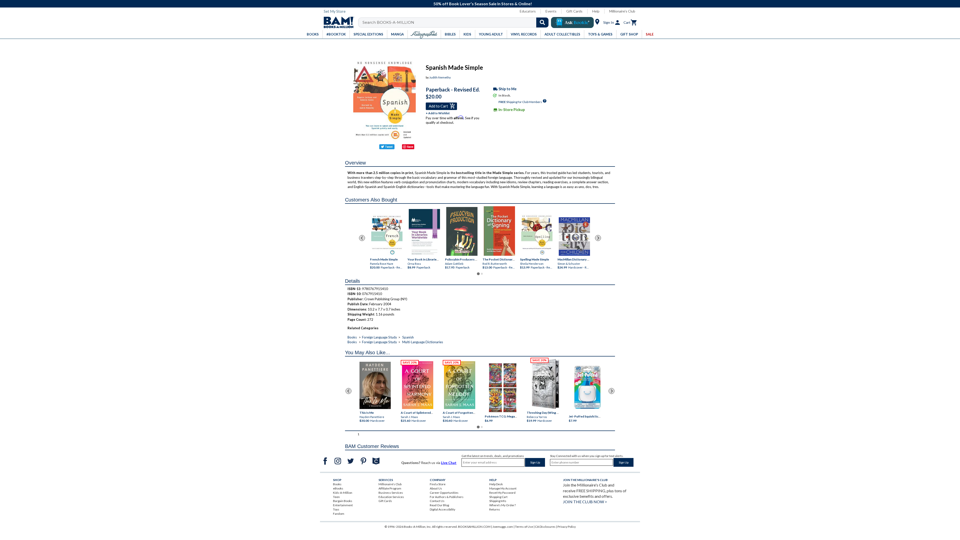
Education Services (391, 497)
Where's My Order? (502, 505)
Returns (494, 509)
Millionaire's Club (622, 11)
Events (551, 11)
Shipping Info (497, 501)
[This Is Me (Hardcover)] (374, 385)
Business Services (390, 492)
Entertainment (343, 505)
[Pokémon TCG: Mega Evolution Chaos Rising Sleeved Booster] (502, 388)
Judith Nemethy (440, 77)
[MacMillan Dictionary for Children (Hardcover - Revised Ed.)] (574, 236)
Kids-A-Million (342, 492)
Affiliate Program (389, 488)
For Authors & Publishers (447, 497)
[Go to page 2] (482, 274)
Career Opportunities (444, 492)
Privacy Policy (567, 526)
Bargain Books (342, 501)
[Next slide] (598, 238)
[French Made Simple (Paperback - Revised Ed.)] (386, 235)
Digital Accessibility (442, 509)
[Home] (337, 22)
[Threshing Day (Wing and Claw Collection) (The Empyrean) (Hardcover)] (545, 384)
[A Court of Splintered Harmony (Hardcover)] (417, 385)
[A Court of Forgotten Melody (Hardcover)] (459, 385)
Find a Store (438, 484)
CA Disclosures (545, 526)
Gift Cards (574, 11)
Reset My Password (502, 492)
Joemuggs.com (502, 526)
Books (352, 337)
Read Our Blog (439, 505)
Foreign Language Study (379, 337)
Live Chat (448, 462)
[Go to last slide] (362, 238)
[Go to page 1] (478, 273)
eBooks (338, 488)
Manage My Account (502, 488)
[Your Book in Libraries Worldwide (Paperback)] (424, 232)
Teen (336, 497)
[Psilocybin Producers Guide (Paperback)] (462, 231)
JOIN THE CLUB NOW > (585, 501)
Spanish (408, 337)
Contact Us (437, 501)
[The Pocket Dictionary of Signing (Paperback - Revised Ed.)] (499, 231)
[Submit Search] (542, 23)
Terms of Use (524, 526)
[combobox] (456, 22)
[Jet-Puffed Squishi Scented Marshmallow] (587, 388)
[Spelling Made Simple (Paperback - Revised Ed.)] (536, 235)
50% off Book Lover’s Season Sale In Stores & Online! (483, 3)
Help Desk (496, 484)
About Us (436, 488)
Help (596, 11)
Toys (336, 509)
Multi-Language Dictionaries (422, 342)
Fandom (338, 514)
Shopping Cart (498, 497)
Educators (528, 11)
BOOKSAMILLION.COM (474, 526)
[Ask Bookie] (572, 22)
